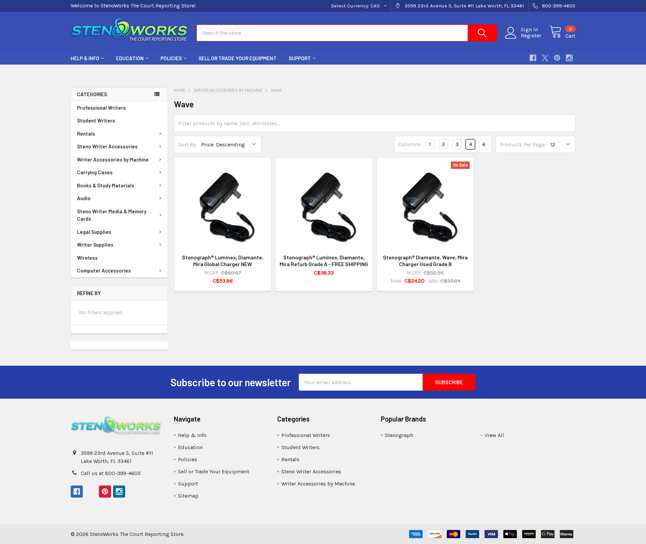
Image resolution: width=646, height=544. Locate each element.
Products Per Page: (523, 144)
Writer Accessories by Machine (113, 159)
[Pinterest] (557, 58)
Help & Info (85, 58)
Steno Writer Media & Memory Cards (111, 215)
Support (300, 58)
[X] (545, 58)
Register (531, 36)
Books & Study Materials (105, 185)
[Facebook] (533, 58)
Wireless (87, 258)
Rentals (86, 134)
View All (494, 435)
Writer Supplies (95, 245)
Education (130, 58)
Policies (171, 58)
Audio (84, 198)
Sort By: (187, 144)
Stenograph (399, 435)
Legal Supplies (94, 232)
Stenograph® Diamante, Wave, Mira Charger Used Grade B (425, 260)
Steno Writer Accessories (107, 146)
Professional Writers (101, 108)
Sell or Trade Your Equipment (238, 58)
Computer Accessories (104, 270)
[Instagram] (569, 58)
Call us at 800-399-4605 (111, 473)
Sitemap (188, 496)
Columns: (410, 144)
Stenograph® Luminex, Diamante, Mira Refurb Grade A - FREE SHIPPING (324, 260)
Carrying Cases (95, 172)
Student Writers (96, 120)
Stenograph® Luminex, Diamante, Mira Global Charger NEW (222, 260)
